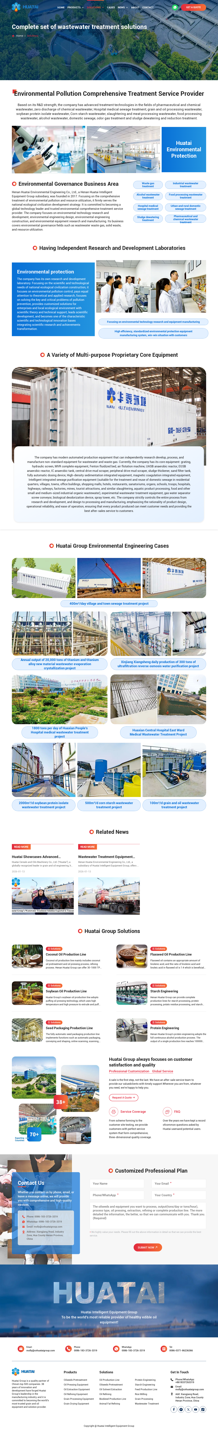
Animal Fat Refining (109, 1403)
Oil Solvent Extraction (110, 1389)
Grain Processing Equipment (79, 1399)
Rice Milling (141, 1394)
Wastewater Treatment (147, 1403)
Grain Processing (144, 1399)
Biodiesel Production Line (112, 1399)
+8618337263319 (184, 1382)
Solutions (94, 7)
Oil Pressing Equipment (76, 1384)
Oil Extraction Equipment (77, 1389)
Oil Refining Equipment (76, 1394)
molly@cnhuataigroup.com (48, 1226)
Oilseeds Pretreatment (75, 1380)
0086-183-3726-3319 (46, 1216)
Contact (148, 7)
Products (74, 7)
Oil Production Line (109, 1380)
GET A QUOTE (193, 7)
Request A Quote (122, 1097)
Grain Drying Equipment (76, 1403)
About (135, 7)
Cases (111, 7)
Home (61, 7)
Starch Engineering (145, 1384)
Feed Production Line (146, 1389)
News (121, 7)
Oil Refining (105, 1394)
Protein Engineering (145, 1380)
